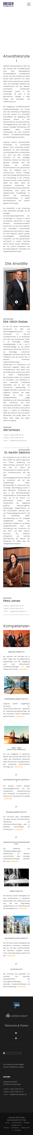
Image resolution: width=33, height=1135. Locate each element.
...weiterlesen (23, 669)
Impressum (15, 1128)
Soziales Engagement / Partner (16, 1125)
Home (7, 1123)
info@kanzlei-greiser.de (17, 1094)
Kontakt (18, 1130)
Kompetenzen (17, 1123)
